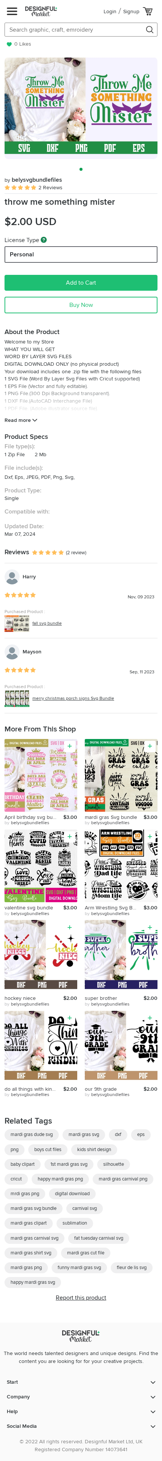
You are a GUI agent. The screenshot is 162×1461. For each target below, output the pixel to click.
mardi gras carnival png (123, 1179)
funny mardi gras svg (79, 1268)
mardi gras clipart (29, 1223)
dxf (118, 1134)
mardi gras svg (84, 1134)
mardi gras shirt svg (31, 1253)
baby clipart (23, 1164)
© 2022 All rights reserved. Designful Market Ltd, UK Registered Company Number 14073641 (81, 1445)
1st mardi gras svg (68, 1164)
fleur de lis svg (132, 1268)
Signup (131, 11)
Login (110, 11)
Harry (29, 576)
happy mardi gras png (60, 1179)
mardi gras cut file (85, 1253)
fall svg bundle (47, 623)
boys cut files (47, 1150)
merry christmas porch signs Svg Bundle (73, 698)
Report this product (81, 1298)
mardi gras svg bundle (34, 1208)
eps (141, 1134)
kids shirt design (94, 1150)
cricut (16, 1179)
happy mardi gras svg (33, 1282)
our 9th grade (101, 1089)
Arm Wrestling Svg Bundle (114, 908)
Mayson (32, 651)
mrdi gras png (25, 1194)
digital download (72, 1194)
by (27, 823)
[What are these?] (44, 240)
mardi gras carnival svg (34, 1238)
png (14, 1150)
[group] (81, 108)
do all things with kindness (34, 1089)
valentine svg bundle (29, 908)
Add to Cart (81, 283)
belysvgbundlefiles (33, 180)
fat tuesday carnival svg (98, 1238)
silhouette (113, 1164)
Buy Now (81, 305)
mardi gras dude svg (32, 1134)
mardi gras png (26, 1268)
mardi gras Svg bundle (111, 817)
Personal (22, 254)
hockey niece (20, 998)
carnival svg (84, 1208)
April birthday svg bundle (34, 817)
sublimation (75, 1223)
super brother (101, 998)
